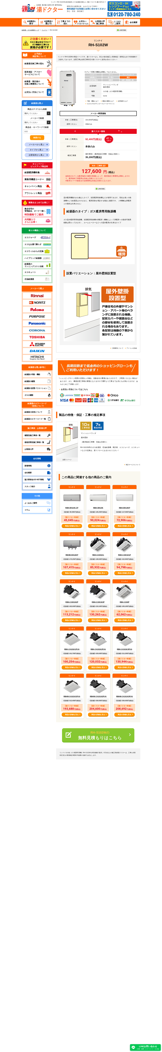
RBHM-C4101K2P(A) (98, 696)
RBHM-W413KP (72, 555)
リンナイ (44, 30)
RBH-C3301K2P (71, 602)
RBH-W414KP (124, 508)
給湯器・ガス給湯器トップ (30, 30)
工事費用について (117, 348)
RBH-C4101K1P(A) (71, 649)
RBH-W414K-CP (71, 508)
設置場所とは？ (123, 101)
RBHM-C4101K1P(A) (72, 696)
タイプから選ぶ (36, 150)
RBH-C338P (124, 602)
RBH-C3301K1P (124, 555)
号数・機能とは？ (93, 101)
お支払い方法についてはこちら (74, 389)
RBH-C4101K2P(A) (98, 649)
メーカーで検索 (37, 118)
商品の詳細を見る (72, 526)
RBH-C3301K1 (98, 555)
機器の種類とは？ (108, 101)
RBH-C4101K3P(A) (124, 649)
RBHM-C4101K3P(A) (124, 696)
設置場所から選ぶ (36, 155)
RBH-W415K (98, 508)
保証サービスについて (133, 465)
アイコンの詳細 (132, 348)
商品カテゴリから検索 (37, 109)
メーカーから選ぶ (36, 144)
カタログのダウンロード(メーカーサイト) (100, 104)
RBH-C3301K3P (98, 602)
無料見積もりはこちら (100, 735)
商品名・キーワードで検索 (37, 127)
